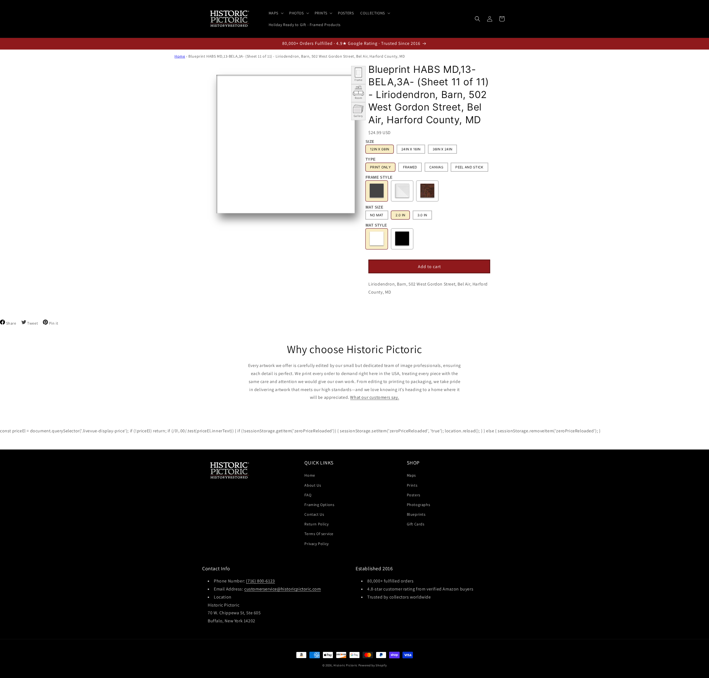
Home (179, 56)
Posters (413, 494)
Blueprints (416, 514)
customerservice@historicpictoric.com (282, 589)
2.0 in (400, 215)
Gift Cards (416, 524)
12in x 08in (379, 149)
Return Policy (316, 524)
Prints (412, 485)
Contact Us (314, 514)
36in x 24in (442, 149)
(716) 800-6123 (260, 581)
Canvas (436, 167)
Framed (410, 167)
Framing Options (319, 504)
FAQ (307, 494)
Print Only (380, 167)
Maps (411, 475)
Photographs (418, 504)
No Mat (377, 215)
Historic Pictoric (345, 665)
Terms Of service (318, 533)
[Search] (477, 19)
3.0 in (422, 215)
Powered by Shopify (372, 665)
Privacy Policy (316, 543)
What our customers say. (374, 397)
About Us (312, 485)
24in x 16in (410, 149)
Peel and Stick (469, 167)
